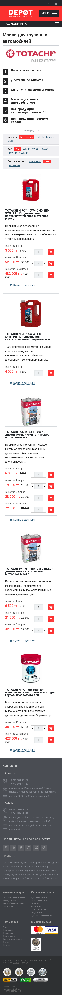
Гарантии (35, 903)
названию (14, 165)
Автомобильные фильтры (15, 903)
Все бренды (26, 137)
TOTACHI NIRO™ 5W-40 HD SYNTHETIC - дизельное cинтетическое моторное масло (28, 336)
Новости (7, 945)
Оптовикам (8, 933)
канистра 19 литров (16, 257)
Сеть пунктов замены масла (32, 90)
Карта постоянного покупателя (40, 911)
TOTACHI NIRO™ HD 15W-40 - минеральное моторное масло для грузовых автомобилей (30, 692)
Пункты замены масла (41, 915)
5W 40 (35, 149)
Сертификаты (9, 936)
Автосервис (36, 906)
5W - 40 (26, 149)
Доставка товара (39, 897)
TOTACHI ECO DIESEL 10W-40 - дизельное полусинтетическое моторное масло (27, 434)
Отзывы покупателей (13, 939)
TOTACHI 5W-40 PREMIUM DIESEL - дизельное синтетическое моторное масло (29, 571)
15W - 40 (23, 153)
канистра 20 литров (16, 503)
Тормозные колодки (12, 906)
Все (18, 149)
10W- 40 (13, 153)
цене (47, 161)
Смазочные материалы (14, 897)
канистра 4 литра (14, 480)
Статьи (6, 942)
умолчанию (35, 161)
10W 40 (44, 149)
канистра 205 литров (16, 269)
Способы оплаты (39, 900)
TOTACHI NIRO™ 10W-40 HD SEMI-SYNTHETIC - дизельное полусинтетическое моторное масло (28, 214)
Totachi (40, 137)
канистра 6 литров (15, 492)
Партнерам (8, 930)
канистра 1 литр (14, 245)
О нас (5, 927)
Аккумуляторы (9, 900)
